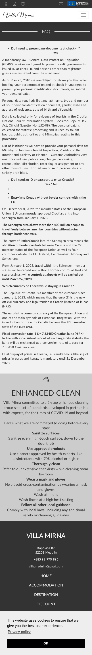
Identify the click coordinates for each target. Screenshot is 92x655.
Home (46, 576)
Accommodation (46, 585)
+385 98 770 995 (46, 559)
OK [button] (46, 643)
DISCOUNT (46, 604)
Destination (46, 595)
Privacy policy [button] (19, 632)
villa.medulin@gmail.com (46, 566)
